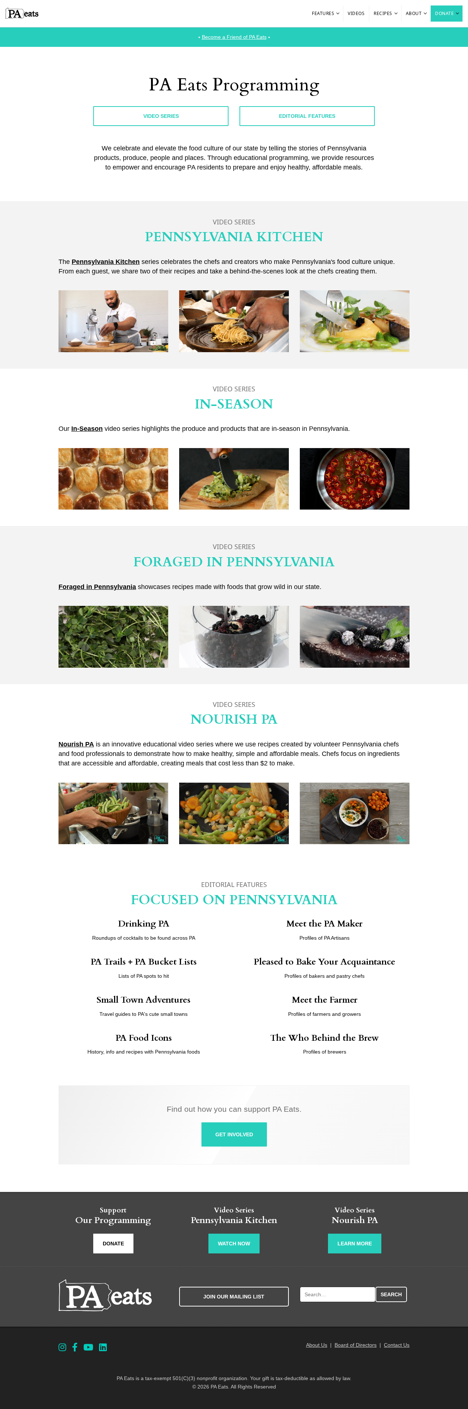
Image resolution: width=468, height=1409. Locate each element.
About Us (316, 1345)
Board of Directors (356, 1345)
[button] (338, 13)
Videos (356, 13)
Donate (444, 13)
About (414, 13)
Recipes (383, 13)
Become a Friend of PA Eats (234, 37)
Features (323, 13)
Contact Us (397, 1345)
